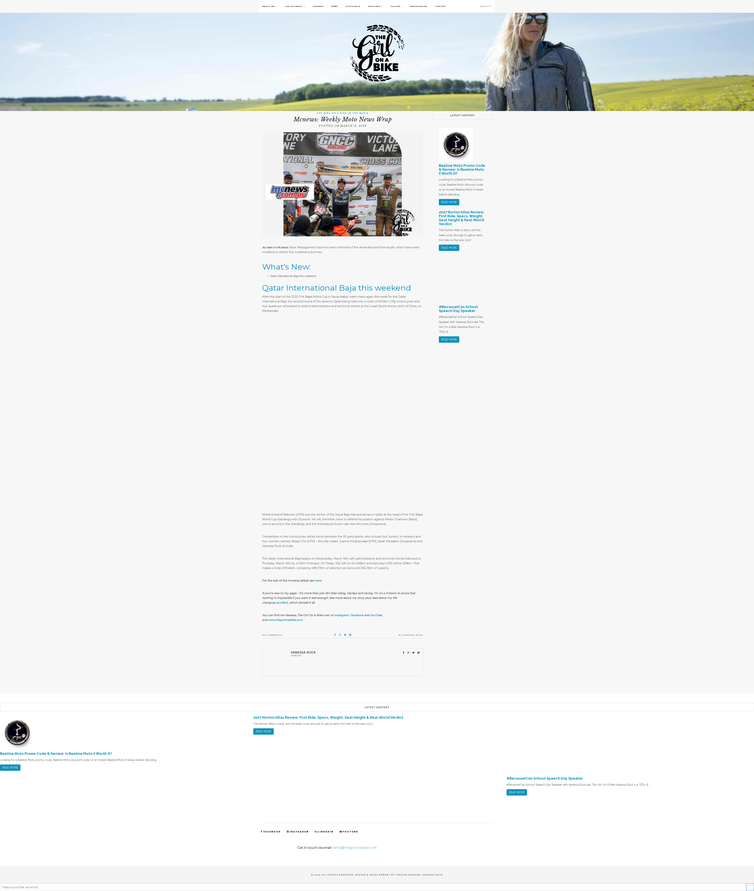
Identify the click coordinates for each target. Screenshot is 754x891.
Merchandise (418, 6)
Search (485, 6)
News (334, 6)
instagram (299, 831)
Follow (395, 6)
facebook (272, 831)
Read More (449, 202)
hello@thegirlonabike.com (354, 848)
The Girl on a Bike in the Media (343, 113)
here (318, 580)
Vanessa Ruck (413, 635)
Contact (441, 6)
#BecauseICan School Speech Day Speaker (458, 309)
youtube (350, 831)
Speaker (318, 6)
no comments (272, 635)
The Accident (294, 6)
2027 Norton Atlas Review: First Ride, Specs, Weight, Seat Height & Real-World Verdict (461, 218)
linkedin (326, 831)
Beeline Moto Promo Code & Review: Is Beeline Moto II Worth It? (462, 169)
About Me (268, 6)
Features (374, 6)
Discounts (353, 6)
